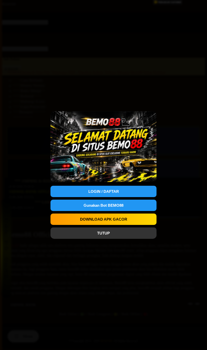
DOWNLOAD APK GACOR (103, 219)
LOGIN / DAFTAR (103, 191)
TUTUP (103, 233)
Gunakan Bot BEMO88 (103, 205)
